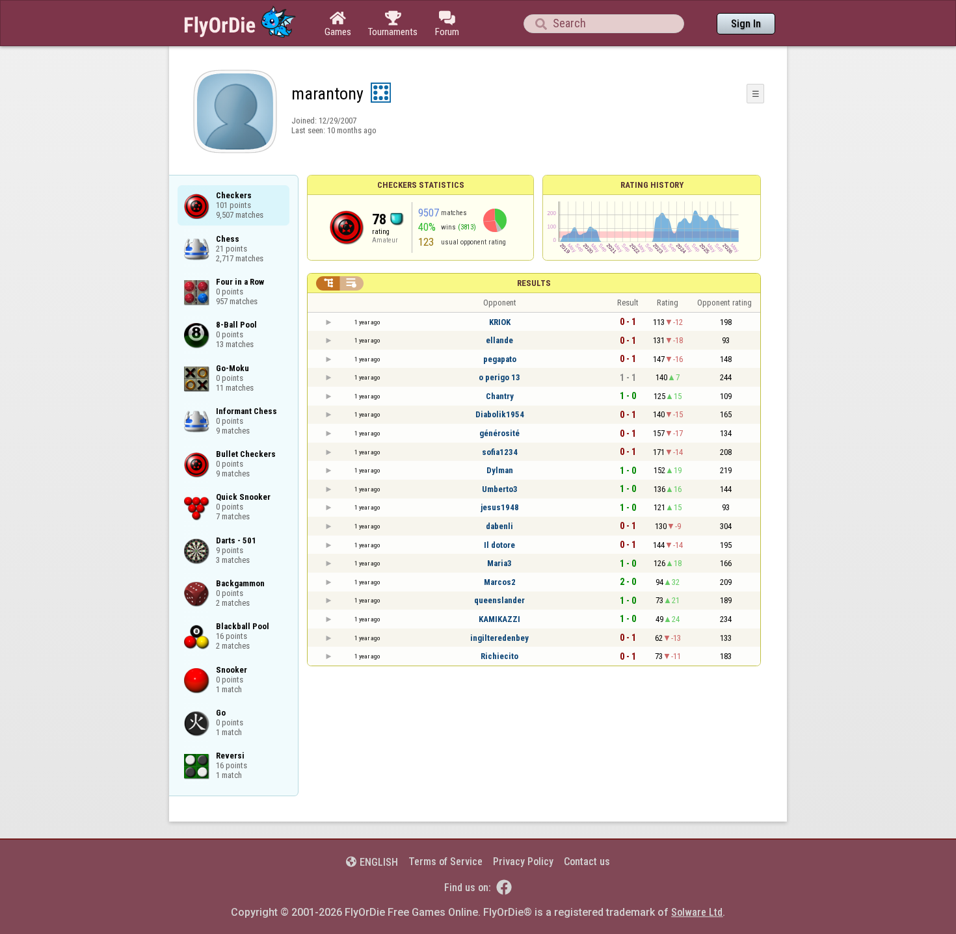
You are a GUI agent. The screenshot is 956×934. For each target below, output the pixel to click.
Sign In (746, 24)
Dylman (499, 470)
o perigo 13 (499, 377)
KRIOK (500, 322)
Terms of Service (445, 861)
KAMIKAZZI (499, 619)
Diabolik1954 (499, 414)
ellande (499, 340)
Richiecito (499, 656)
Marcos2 (500, 582)
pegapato (499, 359)
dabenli (499, 526)
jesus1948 (500, 507)
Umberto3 (500, 489)
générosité (499, 433)
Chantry (500, 396)
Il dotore (499, 545)
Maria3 (499, 563)
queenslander (499, 600)
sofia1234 (500, 452)
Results (534, 283)
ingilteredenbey (499, 638)
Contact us (587, 861)
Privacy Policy (523, 861)
